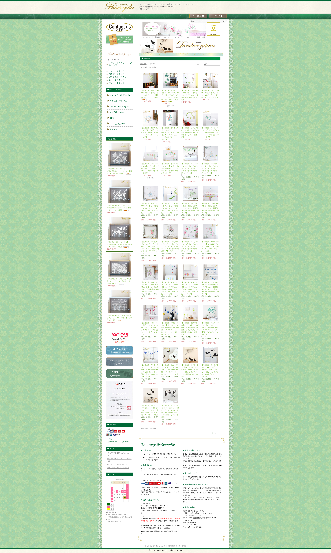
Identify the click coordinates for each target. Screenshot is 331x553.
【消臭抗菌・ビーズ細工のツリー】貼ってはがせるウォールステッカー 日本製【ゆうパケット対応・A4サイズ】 (210, 168)
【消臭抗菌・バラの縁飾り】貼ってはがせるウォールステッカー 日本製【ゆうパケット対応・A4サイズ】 (210, 208)
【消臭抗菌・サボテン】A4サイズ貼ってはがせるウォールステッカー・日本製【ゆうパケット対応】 (190, 95)
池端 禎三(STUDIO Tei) (121, 95)
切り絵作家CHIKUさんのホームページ (119, 454)
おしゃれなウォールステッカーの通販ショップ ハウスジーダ (166, 4)
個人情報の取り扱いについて (155, 546)
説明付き (143, 64)
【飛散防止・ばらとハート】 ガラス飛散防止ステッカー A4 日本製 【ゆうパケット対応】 (119, 208)
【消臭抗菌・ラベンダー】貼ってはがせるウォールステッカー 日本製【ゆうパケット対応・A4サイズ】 (190, 208)
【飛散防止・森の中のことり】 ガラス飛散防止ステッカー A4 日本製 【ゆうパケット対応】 (119, 244)
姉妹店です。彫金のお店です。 (118, 464)
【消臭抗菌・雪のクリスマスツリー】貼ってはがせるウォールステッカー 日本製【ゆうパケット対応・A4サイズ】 (149, 208)
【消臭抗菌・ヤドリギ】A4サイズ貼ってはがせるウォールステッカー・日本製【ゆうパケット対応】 (190, 132)
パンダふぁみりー (117, 124)
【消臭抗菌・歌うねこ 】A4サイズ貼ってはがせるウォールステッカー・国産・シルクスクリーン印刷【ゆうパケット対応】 (150, 410)
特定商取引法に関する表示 (177, 546)
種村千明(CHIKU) (117, 112)
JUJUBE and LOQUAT (119, 107)
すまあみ (113, 129)
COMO (112, 118)
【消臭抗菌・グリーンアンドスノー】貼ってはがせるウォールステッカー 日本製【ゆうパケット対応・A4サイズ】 (169, 208)
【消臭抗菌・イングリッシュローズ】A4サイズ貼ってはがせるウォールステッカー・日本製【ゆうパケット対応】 (170, 168)
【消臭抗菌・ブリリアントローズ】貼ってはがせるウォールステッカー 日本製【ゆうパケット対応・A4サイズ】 (190, 246)
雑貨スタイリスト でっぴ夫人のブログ (119, 460)
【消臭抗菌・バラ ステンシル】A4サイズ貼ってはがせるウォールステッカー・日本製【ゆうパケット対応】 (150, 168)
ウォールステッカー (114, 60)
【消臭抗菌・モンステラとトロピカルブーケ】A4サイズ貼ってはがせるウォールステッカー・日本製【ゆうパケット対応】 (170, 95)
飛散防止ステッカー (117, 74)
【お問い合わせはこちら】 (192, 515)
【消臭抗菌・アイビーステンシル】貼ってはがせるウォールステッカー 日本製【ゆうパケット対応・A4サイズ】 (190, 168)
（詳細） (167, 528)
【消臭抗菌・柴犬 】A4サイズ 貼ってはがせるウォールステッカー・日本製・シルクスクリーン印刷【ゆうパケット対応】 (170, 369)
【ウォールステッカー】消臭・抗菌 (120, 64)
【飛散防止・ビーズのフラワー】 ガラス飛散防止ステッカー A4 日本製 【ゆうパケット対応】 (119, 171)
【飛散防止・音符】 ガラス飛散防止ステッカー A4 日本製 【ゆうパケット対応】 (119, 318)
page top (217, 433)
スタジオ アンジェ (118, 101)
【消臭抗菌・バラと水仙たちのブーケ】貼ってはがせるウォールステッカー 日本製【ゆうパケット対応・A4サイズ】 (170, 246)
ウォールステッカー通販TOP (151, 37)
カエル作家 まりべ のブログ (118, 468)
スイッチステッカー (117, 80)
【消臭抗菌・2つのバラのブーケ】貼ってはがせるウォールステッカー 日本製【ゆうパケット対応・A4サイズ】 (210, 246)
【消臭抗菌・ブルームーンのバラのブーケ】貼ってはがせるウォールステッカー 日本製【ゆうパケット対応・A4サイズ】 (150, 287)
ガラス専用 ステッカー (119, 77)
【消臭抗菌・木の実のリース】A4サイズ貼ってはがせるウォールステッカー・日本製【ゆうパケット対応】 (150, 132)
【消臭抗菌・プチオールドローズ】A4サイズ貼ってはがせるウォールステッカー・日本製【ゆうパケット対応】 (210, 132)
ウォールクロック (116, 83)
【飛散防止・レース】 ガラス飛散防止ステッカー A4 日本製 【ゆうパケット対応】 (119, 281)
